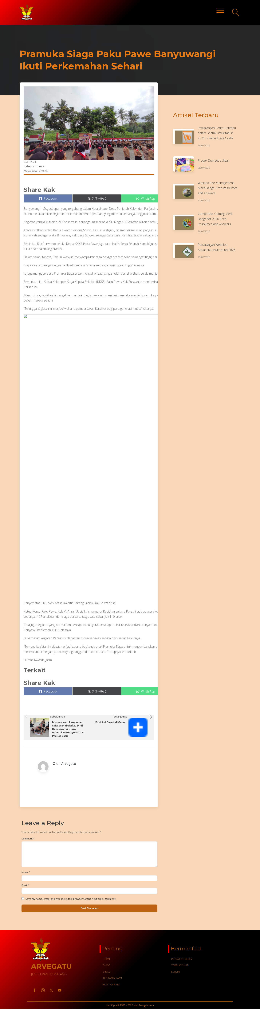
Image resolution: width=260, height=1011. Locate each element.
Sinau (107, 971)
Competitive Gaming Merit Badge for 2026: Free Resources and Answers (215, 219)
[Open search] (235, 12)
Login (175, 971)
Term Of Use (180, 965)
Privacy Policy (181, 959)
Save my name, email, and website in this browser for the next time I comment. (71, 899)
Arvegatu (68, 763)
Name (26, 872)
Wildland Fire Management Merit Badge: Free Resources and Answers (218, 188)
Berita (40, 166)
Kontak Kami (111, 984)
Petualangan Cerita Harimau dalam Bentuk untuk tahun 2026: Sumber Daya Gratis (217, 133)
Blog (106, 965)
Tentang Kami (112, 978)
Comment (28, 838)
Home (107, 959)
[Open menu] (220, 11)
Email (25, 885)
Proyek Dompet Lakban (214, 160)
